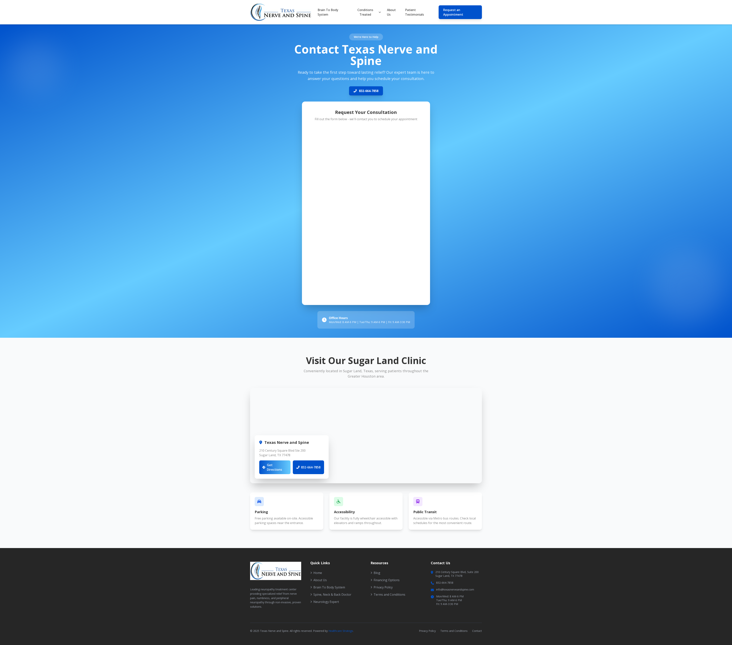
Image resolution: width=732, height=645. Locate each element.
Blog (377, 573)
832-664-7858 (368, 91)
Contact (477, 631)
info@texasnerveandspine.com (455, 589)
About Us (391, 12)
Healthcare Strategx (340, 631)
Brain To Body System (328, 12)
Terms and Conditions (389, 594)
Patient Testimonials (414, 12)
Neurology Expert (326, 602)
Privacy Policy (383, 587)
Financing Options (387, 580)
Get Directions (274, 467)
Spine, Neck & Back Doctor (332, 594)
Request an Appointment (453, 12)
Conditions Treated (365, 12)
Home (317, 573)
